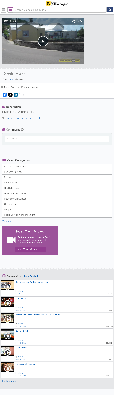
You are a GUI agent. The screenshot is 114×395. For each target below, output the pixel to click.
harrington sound (23, 118)
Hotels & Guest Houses (15, 193)
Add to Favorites (11, 87)
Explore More (9, 381)
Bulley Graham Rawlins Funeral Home (32, 282)
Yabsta (10, 79)
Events (7, 177)
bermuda (37, 118)
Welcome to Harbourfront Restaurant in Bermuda (37, 314)
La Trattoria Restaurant (25, 363)
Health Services (12, 188)
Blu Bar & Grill (21, 331)
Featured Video (14, 276)
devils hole (10, 118)
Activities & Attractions (15, 166)
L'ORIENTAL (20, 298)
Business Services (13, 172)
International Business (15, 198)
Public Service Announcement (19, 214)
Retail (17, 293)
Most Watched (31, 276)
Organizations (11, 204)
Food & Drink (11, 182)
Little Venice (21, 347)
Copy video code (32, 87)
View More (7, 221)
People (7, 209)
